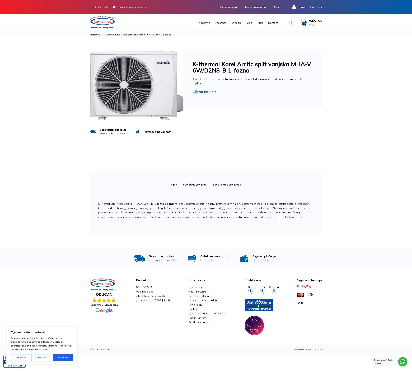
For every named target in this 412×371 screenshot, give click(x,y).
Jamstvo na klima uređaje (203, 300)
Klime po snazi (229, 7)
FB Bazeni (250, 287)
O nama (236, 22)
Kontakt (273, 22)
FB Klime (262, 287)
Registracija (315, 6)
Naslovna (204, 22)
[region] (41, 346)
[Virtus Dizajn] (308, 350)
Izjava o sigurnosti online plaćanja (207, 313)
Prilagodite (20, 357)
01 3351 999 (144, 287)
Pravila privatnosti (199, 322)
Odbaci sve (41, 357)
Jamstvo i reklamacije (200, 296)
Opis (174, 184)
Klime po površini (255, 7)
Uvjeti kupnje (196, 287)
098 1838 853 (145, 291)
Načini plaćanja (197, 291)
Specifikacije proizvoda (227, 184)
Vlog (260, 22)
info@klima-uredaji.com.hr (151, 296)
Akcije (277, 7)
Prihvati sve (63, 357)
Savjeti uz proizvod (194, 184)
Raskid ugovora (197, 317)
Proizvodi (220, 22)
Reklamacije (195, 304)
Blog (249, 22)
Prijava (302, 6)
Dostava (193, 309)
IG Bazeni (274, 287)
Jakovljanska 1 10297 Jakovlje (153, 300)
